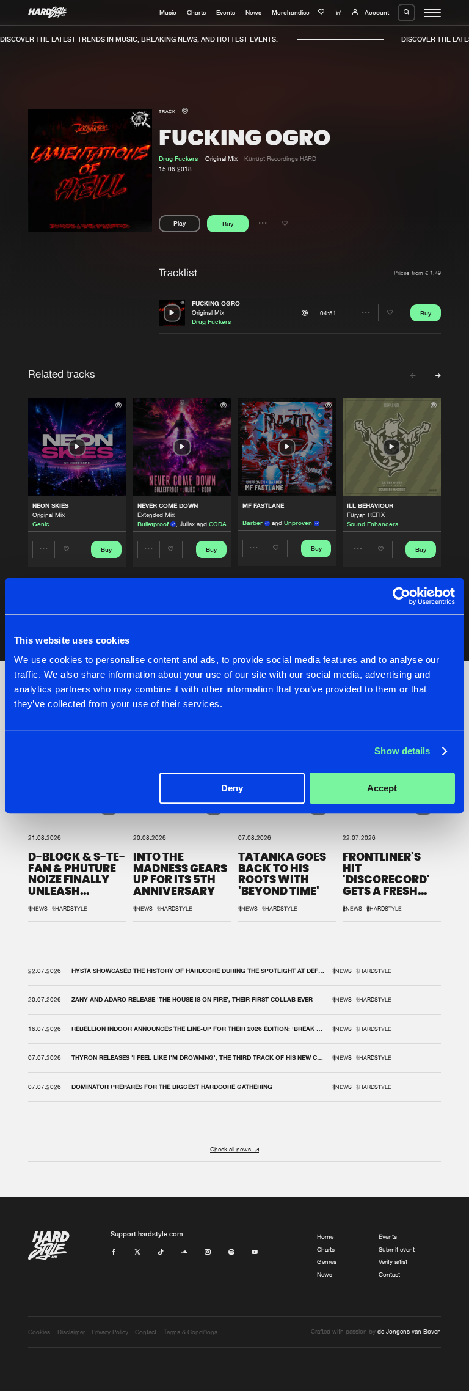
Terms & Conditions (190, 1332)
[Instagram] (208, 1252)
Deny (232, 788)
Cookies (39, 1332)
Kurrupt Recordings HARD (280, 158)
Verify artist (393, 1261)
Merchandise (291, 12)
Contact (389, 1274)
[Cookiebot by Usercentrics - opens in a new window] (401, 596)
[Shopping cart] (339, 12)
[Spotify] (231, 1252)
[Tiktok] (161, 1252)
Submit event (397, 1249)
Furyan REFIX (366, 515)
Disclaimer (71, 1332)
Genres (326, 1261)
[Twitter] (137, 1252)
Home (325, 1236)
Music (167, 12)
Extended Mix (156, 515)
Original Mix (208, 312)
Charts (196, 12)
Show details (402, 751)
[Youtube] (255, 1252)
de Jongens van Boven (409, 1331)
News (253, 12)
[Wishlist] (322, 12)
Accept (382, 788)
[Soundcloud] (184, 1252)
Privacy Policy (110, 1332)
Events (225, 12)
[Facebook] (114, 1252)
